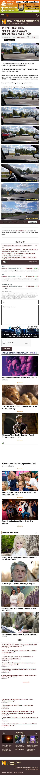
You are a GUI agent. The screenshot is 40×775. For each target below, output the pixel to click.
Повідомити (33, 222)
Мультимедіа (20, 733)
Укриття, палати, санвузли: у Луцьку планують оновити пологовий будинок (18, 651)
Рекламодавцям (18, 772)
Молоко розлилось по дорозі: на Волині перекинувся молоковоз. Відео (18, 254)
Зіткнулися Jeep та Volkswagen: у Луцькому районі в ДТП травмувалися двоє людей (19, 250)
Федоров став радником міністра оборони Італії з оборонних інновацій (17, 700)
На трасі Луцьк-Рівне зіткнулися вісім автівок (15, 246)
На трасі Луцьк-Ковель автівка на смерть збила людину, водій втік (19, 258)
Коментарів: (21, 37)
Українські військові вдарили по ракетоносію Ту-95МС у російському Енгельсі (19, 724)
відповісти (30, 268)
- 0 (38, 286)
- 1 (38, 268)
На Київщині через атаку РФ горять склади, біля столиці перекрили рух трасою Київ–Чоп (19, 645)
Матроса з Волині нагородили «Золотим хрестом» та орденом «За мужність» (18, 664)
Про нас (3, 772)
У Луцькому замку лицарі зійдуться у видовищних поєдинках (17, 706)
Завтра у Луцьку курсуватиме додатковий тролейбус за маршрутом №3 (18, 670)
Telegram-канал (21, 231)
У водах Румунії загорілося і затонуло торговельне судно (19, 717)
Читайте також (20, 242)
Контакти (9, 772)
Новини (20, 640)
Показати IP (4, 268)
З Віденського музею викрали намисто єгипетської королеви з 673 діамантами (17, 657)
